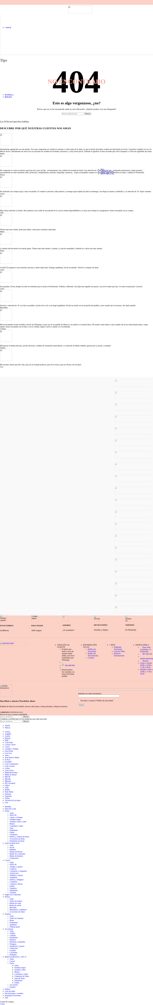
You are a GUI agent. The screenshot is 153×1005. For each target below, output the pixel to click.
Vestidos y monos (16, 875)
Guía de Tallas (119, 651)
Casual (12, 961)
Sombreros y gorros (17, 946)
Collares (13, 935)
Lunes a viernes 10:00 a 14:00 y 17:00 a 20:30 (146, 665)
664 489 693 (70, 665)
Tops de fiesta (19, 978)
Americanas (14, 873)
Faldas (12, 832)
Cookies (91, 658)
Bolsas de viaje (15, 903)
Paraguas (13, 944)
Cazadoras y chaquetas (18, 871)
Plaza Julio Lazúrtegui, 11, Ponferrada (145, 649)
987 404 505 (147, 654)
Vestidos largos (15, 819)
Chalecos (13, 869)
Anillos (12, 933)
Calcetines (13, 953)
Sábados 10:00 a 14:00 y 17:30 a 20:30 (146, 671)
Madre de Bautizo (16, 856)
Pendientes (14, 938)
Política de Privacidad (92, 650)
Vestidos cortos (20, 970)
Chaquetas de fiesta (21, 976)
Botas (12, 920)
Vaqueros (13, 888)
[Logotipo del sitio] (80, 13)
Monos (12, 824)
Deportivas (14, 923)
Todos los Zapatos (16, 918)
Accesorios (14, 985)
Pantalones (14, 830)
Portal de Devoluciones (119, 654)
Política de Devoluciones (93, 654)
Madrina (13, 850)
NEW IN (13, 815)
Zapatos (13, 987)
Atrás (12, 813)
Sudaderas (13, 877)
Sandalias (13, 925)
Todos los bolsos (16, 901)
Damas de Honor (16, 852)
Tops (11, 828)
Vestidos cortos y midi (18, 822)
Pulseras (13, 940)
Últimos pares (15, 927)
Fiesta (12, 963)
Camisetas (13, 882)
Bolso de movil (15, 905)
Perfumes (13, 955)
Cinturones (14, 948)
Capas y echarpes (16, 817)
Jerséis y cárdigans (17, 880)
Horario (145, 661)
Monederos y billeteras (18, 910)
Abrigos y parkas (16, 867)
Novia (12, 847)
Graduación (14, 858)
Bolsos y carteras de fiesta (19, 837)
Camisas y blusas (16, 884)
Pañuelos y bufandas (17, 942)
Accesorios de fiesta (17, 839)
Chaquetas (13, 835)
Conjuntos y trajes (16, 826)
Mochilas (13, 907)
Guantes (13, 950)
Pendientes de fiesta (17, 841)
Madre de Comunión (17, 854)
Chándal (13, 892)
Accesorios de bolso (17, 912)
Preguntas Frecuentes (118, 648)
